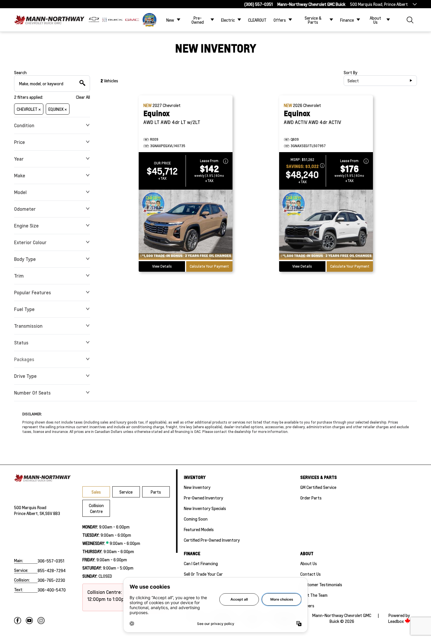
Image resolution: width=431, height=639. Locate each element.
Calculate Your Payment (209, 266)
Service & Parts (313, 20)
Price (19, 142)
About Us (375, 20)
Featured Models (199, 529)
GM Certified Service (318, 487)
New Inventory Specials (205, 508)
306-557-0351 (51, 560)
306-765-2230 (51, 580)
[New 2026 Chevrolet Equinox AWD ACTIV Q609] (326, 225)
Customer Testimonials (321, 584)
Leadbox (396, 621)
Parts (156, 491)
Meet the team (314, 595)
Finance (347, 20)
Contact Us (310, 574)
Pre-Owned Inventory (203, 497)
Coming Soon (196, 518)
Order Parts (311, 497)
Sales (96, 491)
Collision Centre (96, 508)
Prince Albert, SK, (29, 513)
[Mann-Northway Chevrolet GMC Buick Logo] (49, 19)
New (170, 20)
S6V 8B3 (52, 513)
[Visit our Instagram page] (41, 620)
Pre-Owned (197, 20)
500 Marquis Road (30, 507)
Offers (280, 20)
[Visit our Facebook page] (17, 620)
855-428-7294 (52, 570)
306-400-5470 (52, 589)
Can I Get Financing (201, 563)
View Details (162, 266)
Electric (228, 20)
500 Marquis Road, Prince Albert (379, 4)
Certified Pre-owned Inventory (212, 540)
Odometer (25, 209)
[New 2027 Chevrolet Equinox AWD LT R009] (186, 225)
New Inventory (197, 487)
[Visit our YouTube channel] (29, 620)
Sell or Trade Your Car (203, 574)
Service (126, 491)
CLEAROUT (257, 20)
